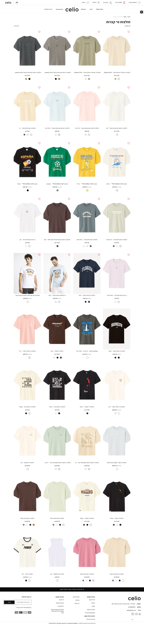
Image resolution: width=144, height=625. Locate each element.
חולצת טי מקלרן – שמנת (87, 518)
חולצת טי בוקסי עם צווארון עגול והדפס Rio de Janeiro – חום (57, 72)
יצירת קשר (92, 600)
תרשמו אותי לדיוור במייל (23, 608)
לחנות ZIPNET (16, 2)
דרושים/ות (61, 606)
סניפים (77, 600)
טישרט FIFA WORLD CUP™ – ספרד (27, 184)
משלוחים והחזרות (90, 613)
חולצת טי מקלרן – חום (57, 351)
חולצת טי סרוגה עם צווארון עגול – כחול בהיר (57, 128)
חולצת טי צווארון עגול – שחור (116, 351)
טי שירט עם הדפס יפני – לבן (27, 240)
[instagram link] (136, 615)
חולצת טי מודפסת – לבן (27, 462)
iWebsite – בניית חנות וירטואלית (84, 623)
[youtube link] (132, 615)
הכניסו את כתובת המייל (23, 602)
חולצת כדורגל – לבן (27, 574)
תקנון (93, 606)
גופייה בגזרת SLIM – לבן (57, 574)
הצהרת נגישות (91, 610)
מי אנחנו (77, 603)
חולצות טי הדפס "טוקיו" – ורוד (27, 351)
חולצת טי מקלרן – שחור (116, 518)
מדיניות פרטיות (90, 619)
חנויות (93, 603)
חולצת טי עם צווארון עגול (57, 518)
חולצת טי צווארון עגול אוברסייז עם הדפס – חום (57, 240)
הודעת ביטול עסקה (89, 616)
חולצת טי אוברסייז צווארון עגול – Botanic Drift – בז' (116, 72)
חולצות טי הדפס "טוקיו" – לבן (116, 407)
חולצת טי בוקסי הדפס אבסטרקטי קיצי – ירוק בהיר (57, 462)
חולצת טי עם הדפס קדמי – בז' (27, 128)
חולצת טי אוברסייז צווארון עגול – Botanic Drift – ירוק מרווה (87, 72)
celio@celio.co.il (131, 610)
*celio (72, 9)
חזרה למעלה (132, 619)
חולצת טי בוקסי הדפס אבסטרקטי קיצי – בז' (87, 462)
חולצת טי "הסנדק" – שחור (87, 407)
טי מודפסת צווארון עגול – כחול (57, 295)
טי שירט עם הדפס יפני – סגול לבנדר (117, 295)
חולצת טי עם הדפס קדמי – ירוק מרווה (116, 240)
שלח (9, 602)
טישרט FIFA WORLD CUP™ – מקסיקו (57, 184)
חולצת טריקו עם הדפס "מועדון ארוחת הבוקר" (27, 295)
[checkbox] (30, 607)
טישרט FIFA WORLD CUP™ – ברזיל (87, 184)
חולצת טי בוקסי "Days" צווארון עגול (116, 462)
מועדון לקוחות (60, 603)
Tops (125, 17)
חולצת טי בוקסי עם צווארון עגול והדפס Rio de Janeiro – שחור (27, 72)
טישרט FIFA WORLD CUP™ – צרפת (116, 184)
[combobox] (21, 26)
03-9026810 (131, 607)
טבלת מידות (76, 597)
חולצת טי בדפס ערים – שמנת (27, 407)
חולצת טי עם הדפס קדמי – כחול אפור (86, 240)
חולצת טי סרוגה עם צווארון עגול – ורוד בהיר (87, 128)
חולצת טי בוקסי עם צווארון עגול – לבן (116, 128)
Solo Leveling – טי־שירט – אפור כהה (87, 351)
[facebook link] (140, 615)
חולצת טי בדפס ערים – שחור (57, 407)
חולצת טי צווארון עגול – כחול (87, 295)
